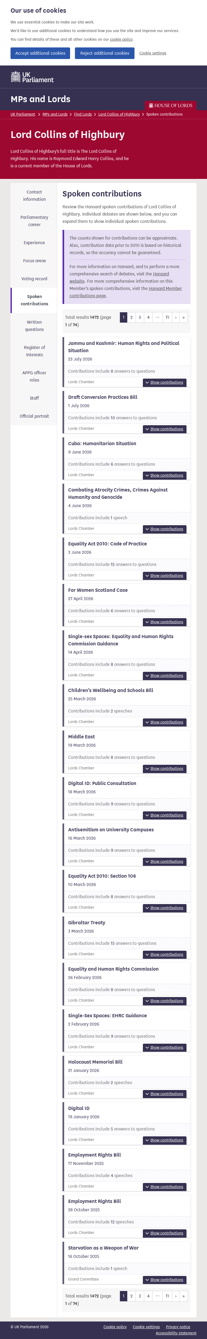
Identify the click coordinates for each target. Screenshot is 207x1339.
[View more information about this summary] (127, 362)
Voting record (34, 278)
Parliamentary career (34, 221)
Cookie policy (115, 1327)
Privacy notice (178, 1327)
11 (167, 317)
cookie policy (121, 39)
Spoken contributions (34, 300)
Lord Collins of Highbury (119, 114)
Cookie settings (152, 53)
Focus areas (34, 260)
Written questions (34, 326)
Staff (34, 398)
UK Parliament (23, 114)
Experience (34, 242)
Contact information (34, 195)
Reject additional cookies (104, 53)
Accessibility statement (176, 1333)
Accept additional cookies (40, 53)
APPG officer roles (34, 376)
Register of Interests (34, 351)
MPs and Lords (40, 99)
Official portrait (34, 416)
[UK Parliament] (32, 77)
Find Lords (83, 114)
